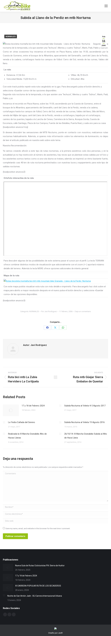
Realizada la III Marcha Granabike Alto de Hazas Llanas (27, 436)
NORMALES (11, 37)
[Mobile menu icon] (106, 6)
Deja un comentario (83, 311)
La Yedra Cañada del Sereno (21, 422)
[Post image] (11, 410)
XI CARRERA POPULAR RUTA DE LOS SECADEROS (38, 586)
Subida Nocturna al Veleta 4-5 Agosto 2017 (85, 405)
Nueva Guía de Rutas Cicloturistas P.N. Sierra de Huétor (40, 565)
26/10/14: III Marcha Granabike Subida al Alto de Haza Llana (85, 436)
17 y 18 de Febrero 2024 (33, 405)
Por (49, 311)
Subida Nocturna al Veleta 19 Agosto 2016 (84, 422)
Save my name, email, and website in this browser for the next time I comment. (37, 528)
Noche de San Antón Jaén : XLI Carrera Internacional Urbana (34, 596)
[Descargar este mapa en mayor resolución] (47, 281)
